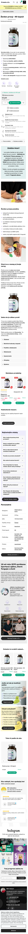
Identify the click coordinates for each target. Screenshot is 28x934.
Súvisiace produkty (18, 141)
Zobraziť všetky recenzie (14, 791)
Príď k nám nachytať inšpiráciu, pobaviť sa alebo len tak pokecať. (13, 835)
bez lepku (17, 534)
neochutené (18, 544)
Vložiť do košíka (16, 102)
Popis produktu (7, 141)
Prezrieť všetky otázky (10, 499)
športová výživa (19, 548)
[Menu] (24, 2)
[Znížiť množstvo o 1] (3, 102)
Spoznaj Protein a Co (13, 638)
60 (15, 530)
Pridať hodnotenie (8, 423)
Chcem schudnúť (8, 728)
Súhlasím (13, 930)
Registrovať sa (7, 702)
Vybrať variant (7, 402)
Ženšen (16, 522)
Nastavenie (13, 926)
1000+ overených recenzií (8, 783)
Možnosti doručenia (8, 95)
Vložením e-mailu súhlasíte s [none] (13, 882)
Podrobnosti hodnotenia (6, 21)
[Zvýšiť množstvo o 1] (7, 102)
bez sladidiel (18, 538)
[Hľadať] (13, 2)
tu (22, 922)
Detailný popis (5, 78)
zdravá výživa (18, 549)
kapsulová (17, 526)
